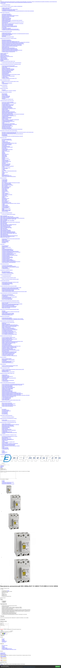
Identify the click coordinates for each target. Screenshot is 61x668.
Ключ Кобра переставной (6, 146)
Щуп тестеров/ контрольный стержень (8, 36)
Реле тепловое (4, 27)
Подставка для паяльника (6, 96)
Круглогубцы (4, 147)
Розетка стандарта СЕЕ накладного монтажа (9, 405)
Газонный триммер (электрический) (7, 105)
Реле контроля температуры (6, 410)
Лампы (53, 1)
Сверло (3, 122)
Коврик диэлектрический (6, 240)
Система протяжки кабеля (6, 167)
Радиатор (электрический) (6, 75)
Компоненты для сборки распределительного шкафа (10, 288)
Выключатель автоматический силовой (8, 16)
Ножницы (3, 157)
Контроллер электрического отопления (8, 69)
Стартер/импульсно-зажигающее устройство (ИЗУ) (10, 9)
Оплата (3, 450)
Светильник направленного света (7, 256)
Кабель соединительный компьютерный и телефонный (10, 424)
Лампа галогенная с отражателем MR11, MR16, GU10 (8, 233)
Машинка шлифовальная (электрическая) (8, 111)
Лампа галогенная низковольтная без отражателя (7, 232)
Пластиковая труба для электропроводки (8, 295)
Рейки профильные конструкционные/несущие (9, 351)
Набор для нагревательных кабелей (7, 70)
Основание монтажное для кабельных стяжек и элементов (11, 203)
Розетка (3, 446)
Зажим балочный (4, 374)
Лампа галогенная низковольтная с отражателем (7, 231)
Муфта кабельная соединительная (7, 390)
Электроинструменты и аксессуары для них (7, 100)
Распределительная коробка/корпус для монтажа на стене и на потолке (13, 319)
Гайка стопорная (4, 190)
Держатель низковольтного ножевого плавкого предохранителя (12, 44)
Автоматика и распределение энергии (6, 1)
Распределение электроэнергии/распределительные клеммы (9, 309)
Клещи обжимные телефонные (7, 144)
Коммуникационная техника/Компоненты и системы (8, 418)
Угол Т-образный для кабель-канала (7, 333)
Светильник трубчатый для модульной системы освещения (11, 261)
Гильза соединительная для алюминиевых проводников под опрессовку (13, 384)
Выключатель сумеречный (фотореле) (8, 439)
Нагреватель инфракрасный (6, 71)
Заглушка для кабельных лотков (7, 338)
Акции (3, 639)
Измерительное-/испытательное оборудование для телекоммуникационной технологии (15, 33)
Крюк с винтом (4, 200)
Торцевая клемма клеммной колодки (7, 362)
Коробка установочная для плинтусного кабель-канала (10, 325)
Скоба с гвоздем (4, 379)
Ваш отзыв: (2, 624)
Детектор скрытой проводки (6, 32)
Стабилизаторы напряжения (6, 28)
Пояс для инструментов (5, 165)
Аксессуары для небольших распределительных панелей (10, 302)
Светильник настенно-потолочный (7, 257)
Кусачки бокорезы (5, 148)
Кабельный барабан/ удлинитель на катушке (9, 108)
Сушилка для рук (4, 76)
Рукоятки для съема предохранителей (8, 166)
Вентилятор (4, 89)
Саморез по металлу (5, 205)
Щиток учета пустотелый (6, 307)
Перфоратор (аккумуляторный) (7, 117)
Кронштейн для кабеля (5, 198)
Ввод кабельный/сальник (6, 271)
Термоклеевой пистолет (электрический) (8, 123)
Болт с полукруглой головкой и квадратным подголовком (11, 182)
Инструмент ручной (3, 137)
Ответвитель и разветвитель (4, 55)
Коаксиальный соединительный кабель (8, 426)
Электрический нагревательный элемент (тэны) (7, 61)
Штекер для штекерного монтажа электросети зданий (10, 279)
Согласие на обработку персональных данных (9, 649)
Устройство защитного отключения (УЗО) (8, 51)
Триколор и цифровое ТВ (4, 53)
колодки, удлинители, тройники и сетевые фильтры (10, 443)
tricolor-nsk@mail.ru (3, 654)
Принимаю (57, 666)
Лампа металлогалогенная (4, 234)
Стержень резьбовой (5, 207)
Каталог (3, 638)
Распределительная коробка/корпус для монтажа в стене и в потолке (12, 318)
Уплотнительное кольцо (5, 284)
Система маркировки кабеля (6, 397)
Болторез (3, 140)
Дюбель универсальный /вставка (7, 194)
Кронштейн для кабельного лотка (7, 339)
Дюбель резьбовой (5, 193)
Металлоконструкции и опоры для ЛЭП (8, 371)
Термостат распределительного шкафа (8, 290)
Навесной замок (4, 156)
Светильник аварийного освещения (7, 250)
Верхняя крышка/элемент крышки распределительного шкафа (11, 287)
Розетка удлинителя (5, 447)
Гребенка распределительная (6, 18)
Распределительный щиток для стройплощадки (9, 306)
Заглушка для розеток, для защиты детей (8, 441)
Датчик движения (5, 440)
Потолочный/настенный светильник (7, 249)
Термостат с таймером (5, 77)
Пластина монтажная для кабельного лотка (8, 349)
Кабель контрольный (3, 223)
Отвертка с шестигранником (6, 161)
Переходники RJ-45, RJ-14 (6, 427)
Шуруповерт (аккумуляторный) (7, 127)
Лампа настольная (5, 246)
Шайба (3, 208)
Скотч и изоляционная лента (6, 398)
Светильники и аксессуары (6, 2)
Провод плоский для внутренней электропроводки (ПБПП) (9, 217)
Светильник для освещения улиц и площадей (9, 253)
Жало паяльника (4, 93)
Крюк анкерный (4, 199)
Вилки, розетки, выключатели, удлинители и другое (8, 434)
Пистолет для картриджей (6, 164)
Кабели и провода (49, 1)
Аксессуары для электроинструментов (6, 212)
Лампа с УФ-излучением (4, 229)
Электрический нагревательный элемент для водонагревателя (11, 62)
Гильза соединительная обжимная (7, 385)
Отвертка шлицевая (5, 162)
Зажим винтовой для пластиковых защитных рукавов (10, 282)
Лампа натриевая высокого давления (6, 225)
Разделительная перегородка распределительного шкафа (10, 289)
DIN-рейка (3, 310)
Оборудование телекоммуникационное (6, 415)
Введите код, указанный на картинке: (6, 631)
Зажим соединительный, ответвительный (8, 387)
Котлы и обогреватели (3, 85)
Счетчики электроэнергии (6, 4)
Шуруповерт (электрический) (6, 128)
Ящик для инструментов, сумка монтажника (9, 176)
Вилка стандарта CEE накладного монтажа (8, 403)
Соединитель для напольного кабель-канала (9, 328)
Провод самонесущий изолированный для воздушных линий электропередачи (12, 218)
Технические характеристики (6, 596)
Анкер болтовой (4, 179)
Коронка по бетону (5, 109)
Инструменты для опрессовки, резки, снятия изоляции (8, 130)
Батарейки (2, 60)
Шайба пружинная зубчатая (6, 209)
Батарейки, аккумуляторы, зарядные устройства (30, 1)
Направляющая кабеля (5, 377)
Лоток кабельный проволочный (7, 345)
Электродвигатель (5, 83)
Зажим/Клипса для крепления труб (7, 376)
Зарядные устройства (3, 58)
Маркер (3, 151)
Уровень (3, 173)
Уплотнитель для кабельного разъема (7, 273)
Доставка (3, 451)
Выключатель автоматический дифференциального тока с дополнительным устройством (15, 42)
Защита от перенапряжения (6, 19)
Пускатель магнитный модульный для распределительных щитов (12, 50)
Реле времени (4, 409)
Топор (3, 171)
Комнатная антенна (3, 57)
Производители (4, 641)
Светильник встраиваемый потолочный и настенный (10, 251)
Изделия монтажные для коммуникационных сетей (8, 422)
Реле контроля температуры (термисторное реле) (9, 26)
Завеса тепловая (4, 67)
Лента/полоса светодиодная (6, 247)
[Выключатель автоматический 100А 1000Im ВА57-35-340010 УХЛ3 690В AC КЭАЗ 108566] (9, 493)
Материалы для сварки (5, 110)
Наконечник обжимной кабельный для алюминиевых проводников (12, 393)
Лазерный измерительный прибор (7, 149)
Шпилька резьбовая (5, 211)
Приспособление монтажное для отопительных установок (11, 74)
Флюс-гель (3, 98)
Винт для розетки (5, 185)
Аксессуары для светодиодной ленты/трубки (9, 266)
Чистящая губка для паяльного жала (7, 99)
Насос (3, 82)
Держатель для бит (5, 141)
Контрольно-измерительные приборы (6, 31)
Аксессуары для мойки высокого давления (8, 214)
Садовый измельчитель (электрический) (8, 121)
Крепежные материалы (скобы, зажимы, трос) (7, 373)
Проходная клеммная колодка (6, 361)
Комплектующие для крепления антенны (6, 56)
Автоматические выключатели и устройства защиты (8, 38)
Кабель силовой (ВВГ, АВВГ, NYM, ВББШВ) (7, 220)
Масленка (3, 152)
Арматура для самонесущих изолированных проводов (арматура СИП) (13, 369)
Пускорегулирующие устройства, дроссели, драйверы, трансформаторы (11, 6)
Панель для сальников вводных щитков (8, 305)
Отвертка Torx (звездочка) (6, 159)
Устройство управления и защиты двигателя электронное (11, 29)
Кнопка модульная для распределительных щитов (9, 46)
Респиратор (4, 242)
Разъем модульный (5, 428)
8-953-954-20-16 (2, 454)
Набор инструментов (5, 154)
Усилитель (3, 433)
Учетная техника (2, 3)
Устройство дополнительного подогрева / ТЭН (9, 78)
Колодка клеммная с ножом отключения (8, 359)
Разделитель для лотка (5, 350)
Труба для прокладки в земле (6, 297)
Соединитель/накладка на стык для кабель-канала (9, 329)
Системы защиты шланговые (4, 280)
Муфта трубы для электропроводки (7, 294)
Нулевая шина (4, 360)
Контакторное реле (5, 22)
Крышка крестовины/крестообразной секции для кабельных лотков (12, 341)
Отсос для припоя (5, 95)
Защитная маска (4, 239)
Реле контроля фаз (5, 412)
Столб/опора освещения (5, 268)
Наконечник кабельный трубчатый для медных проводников (11, 392)
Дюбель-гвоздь (4, 195)
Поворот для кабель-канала (6, 327)
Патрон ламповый (5, 267)
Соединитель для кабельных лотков (7, 354)
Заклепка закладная (5, 196)
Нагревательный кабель (5, 72)
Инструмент (45, 1)
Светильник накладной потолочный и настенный (9, 255)
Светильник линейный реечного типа (8, 254)
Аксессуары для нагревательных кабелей (8, 65)
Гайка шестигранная (5, 191)
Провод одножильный (3, 215)
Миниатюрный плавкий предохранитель (8, 47)
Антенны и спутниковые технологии (17, 1)
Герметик (3, 192)
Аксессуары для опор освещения (7, 265)
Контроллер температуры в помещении (8, 68)
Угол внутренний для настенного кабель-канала (9, 332)
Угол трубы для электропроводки (7, 298)
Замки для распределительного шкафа (8, 313)
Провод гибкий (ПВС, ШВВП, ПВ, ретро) (6, 216)
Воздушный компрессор (6, 103)
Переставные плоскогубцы (6, 163)
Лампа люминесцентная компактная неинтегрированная (9, 235)
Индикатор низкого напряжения (7, 34)
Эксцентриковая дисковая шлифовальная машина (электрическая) (12, 129)
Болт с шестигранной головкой (7, 184)
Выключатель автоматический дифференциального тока (10, 41)
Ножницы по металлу (5, 158)
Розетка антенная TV (3, 54)
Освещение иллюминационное (7, 248)
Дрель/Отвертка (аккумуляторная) (7, 107)
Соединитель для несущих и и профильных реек (9, 355)
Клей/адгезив (4, 197)
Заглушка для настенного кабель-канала (8, 322)
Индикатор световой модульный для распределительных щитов (12, 45)
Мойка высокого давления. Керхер (7, 113)
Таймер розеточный (5, 448)
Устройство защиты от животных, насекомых (9, 90)
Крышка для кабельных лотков (7, 340)
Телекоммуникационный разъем (7, 431)
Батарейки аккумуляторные (4, 59)
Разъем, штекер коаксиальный (6, 429)
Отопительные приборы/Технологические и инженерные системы (10, 64)
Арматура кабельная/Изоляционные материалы (7, 382)
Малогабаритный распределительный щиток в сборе (10, 304)
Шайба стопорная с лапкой (6, 210)
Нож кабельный (4, 134)
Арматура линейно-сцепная (6, 370)
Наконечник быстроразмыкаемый (7, 391)
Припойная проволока (5, 97)
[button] (30, 643)
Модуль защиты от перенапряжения (7, 24)
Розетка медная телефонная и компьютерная (9, 430)
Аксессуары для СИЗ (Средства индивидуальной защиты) (11, 238)
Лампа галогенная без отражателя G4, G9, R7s (7, 236)
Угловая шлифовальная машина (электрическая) (9, 124)
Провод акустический (3, 219)
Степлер (3, 169)
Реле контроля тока (5, 411)
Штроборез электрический (6, 126)
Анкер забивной (4, 180)
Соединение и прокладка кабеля (15, 2)
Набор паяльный (4, 94)
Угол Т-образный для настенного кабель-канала (9, 334)
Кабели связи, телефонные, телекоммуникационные (8, 224)
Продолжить (2, 635)
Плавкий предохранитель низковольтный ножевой (10, 49)
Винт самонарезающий (5, 187)
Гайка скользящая (5, 189)
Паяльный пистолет (5, 116)
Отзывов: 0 (2, 588)
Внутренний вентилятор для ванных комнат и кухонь (10, 81)
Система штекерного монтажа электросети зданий (8, 277)
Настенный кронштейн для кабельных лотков (9, 346)
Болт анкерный (4, 181)
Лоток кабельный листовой (6, 344)
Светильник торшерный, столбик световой (8, 260)
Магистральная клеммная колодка (7, 314)
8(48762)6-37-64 (8, 454)
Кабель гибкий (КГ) (3, 221)
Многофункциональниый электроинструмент (9, 112)
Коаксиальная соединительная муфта (7, 425)
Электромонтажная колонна (6, 276)
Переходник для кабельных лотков (7, 348)
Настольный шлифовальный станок (7, 114)
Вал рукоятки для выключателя (7, 14)
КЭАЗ (8, 590)
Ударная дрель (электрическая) (6, 125)
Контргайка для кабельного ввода (7, 272)
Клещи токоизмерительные (6, 35)
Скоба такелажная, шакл (6, 206)
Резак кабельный (4, 135)
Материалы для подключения (4, 316)
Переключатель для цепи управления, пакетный (9, 25)
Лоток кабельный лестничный (6, 343)
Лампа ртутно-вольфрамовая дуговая (6, 227)
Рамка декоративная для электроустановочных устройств (11, 445)
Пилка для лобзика (5, 118)
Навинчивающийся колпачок (6, 202)
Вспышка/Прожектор (5, 245)
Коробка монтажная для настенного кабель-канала (10, 324)
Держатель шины (4, 312)
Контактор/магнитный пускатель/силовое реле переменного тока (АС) (13, 21)
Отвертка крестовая (5, 160)
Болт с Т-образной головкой (6, 183)
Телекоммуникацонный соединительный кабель (9, 432)
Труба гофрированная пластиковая (7, 283)
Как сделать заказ (4, 645)
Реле (1, 407)
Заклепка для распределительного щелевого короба (10, 365)
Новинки (3, 640)
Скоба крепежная (4, 378)
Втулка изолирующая (5, 188)
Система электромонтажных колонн (5, 274)
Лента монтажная (5, 201)
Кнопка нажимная (5, 442)
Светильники (2, 244)
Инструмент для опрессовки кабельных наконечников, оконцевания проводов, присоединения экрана (17, 132)
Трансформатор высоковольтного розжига (8, 10)
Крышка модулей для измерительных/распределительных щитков (12, 303)
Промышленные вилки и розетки (5, 401)
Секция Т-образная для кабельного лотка (8, 353)
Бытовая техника (40, 1)
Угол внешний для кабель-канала (7, 330)
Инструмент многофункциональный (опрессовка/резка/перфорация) (12, 133)
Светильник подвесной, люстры (7, 259)
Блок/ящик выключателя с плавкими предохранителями (10, 311)
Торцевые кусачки (5, 172)
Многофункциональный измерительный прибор (9, 48)
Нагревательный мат (5, 73)
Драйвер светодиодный (5, 8)
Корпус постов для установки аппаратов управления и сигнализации (12, 23)
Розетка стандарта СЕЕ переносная (7, 406)
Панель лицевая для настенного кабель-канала (9, 326)
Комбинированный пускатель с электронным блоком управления (12, 20)
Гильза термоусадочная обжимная (7, 386)
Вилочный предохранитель (6, 39)
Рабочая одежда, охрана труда (4, 237)
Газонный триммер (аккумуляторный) (8, 104)
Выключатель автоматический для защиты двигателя (10, 15)
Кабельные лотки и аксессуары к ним (6, 335)
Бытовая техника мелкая (4, 88)
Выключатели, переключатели (6, 438)
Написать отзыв (6, 588)
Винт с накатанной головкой (6, 186)
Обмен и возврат (4, 647)
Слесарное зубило (5, 168)
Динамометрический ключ (6, 142)
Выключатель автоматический (6, 40)
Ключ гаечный (4, 145)
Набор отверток (4, 155)
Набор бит (3, 153)
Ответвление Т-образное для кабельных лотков (9, 347)
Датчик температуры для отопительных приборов (9, 66)
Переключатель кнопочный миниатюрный (8, 444)
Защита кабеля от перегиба (6, 423)
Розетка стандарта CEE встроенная (7, 404)
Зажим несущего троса (5, 375)
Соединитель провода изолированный (8, 380)
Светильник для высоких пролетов (7, 252)
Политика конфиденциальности (7, 648)
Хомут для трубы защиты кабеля (7, 299)
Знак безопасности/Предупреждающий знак (9, 420)
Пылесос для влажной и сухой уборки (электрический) (10, 119)
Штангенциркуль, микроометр (6, 175)
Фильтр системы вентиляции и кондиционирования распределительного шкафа (14, 291)
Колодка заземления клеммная (6, 358)
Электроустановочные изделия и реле (26, 2)
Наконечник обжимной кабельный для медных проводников (11, 394)
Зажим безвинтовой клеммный (7, 317)
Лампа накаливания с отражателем (5, 230)
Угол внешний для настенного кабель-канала (9, 331)
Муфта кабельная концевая (6, 389)
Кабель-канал (4, 323)
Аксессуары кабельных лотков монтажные (8, 337)
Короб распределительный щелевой (7, 366)
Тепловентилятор (4, 86)
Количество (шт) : (3, 597)
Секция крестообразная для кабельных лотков (9, 352)
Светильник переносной (6, 258)
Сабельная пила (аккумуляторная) (7, 120)
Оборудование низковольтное (4, 12)
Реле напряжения (4, 413)
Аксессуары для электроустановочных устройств (9, 436)
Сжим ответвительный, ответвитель (7, 396)
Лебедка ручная (4, 150)
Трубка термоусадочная (5, 399)
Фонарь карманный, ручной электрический (8, 262)
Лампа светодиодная (3, 228)
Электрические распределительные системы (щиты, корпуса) (9, 300)
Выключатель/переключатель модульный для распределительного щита (13, 43)
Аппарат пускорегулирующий (6, 7)
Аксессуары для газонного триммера (7, 102)
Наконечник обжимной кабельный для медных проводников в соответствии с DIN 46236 (15, 395)
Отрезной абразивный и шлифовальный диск (9, 115)
